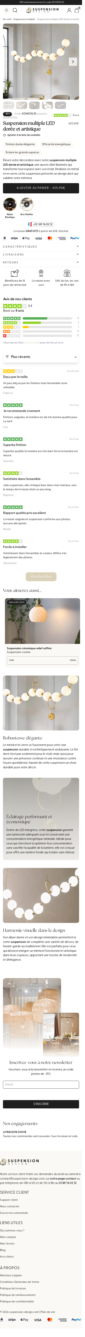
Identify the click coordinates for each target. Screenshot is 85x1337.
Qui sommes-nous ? (12, 1230)
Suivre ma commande (14, 1213)
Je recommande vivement (21, 411)
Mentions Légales (11, 1275)
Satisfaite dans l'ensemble (22, 479)
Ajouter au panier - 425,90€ (41, 188)
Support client (9, 1200)
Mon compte (8, 1237)
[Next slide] (73, 62)
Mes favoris (7, 1243)
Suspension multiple (24, 19)
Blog (3, 1250)
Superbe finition (14, 445)
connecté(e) (31, 342)
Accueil (7, 19)
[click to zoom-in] (41, 62)
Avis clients (7, 1256)
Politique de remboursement (18, 1295)
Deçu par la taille (15, 377)
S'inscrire (41, 1104)
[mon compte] (69, 10)
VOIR (42, 660)
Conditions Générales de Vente (19, 1282)
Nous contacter (9, 1206)
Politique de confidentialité (17, 1301)
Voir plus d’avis (41, 576)
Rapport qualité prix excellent (24, 513)
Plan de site (48, 1312)
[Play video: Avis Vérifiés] (27, 204)
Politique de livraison (13, 1288)
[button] (6, 10)
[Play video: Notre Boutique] (10, 204)
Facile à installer (15, 547)
